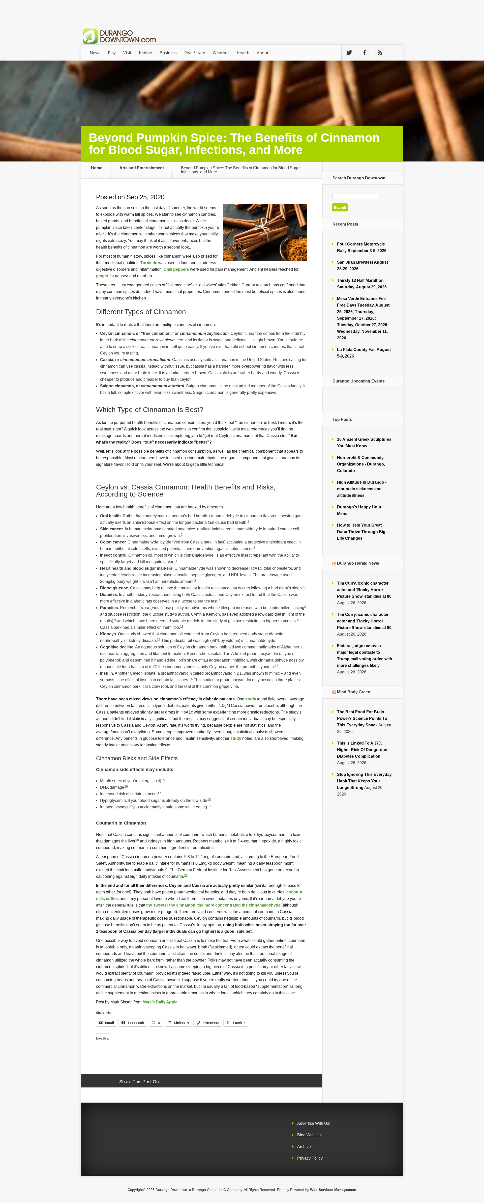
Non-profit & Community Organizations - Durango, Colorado (361, 464)
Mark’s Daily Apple (159, 1002)
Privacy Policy (310, 1158)
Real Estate (194, 53)
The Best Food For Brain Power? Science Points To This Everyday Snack (362, 718)
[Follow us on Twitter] (349, 53)
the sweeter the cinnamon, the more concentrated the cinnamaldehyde (213, 905)
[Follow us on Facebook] (364, 53)
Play (112, 53)
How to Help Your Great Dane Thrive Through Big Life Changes (361, 531)
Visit (127, 53)
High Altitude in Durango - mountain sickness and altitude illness (361, 489)
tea (225, 940)
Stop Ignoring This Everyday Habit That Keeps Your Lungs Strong (364, 781)
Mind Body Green (353, 692)
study (250, 699)
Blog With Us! (309, 1135)
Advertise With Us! (313, 1123)
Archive (304, 1146)
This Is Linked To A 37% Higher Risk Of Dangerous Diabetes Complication (362, 749)
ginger (102, 276)
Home (96, 168)
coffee (112, 898)
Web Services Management (333, 1190)
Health (243, 53)
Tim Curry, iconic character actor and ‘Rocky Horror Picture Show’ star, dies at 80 (364, 589)
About (262, 53)
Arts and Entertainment (141, 168)
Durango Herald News (358, 563)
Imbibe (145, 53)
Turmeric (148, 262)
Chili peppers (176, 269)
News (95, 53)
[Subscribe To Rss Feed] (379, 53)
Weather (221, 53)
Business (168, 53)
